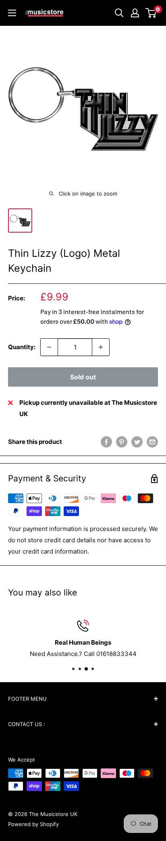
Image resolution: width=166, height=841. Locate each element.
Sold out (83, 377)
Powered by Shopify (33, 824)
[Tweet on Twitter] (137, 442)
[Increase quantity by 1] (100, 347)
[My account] (135, 12)
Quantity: (21, 347)
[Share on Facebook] (106, 442)
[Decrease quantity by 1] (49, 347)
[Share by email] (152, 442)
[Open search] (119, 12)
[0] (151, 13)
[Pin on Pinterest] (121, 442)
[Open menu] (12, 13)
